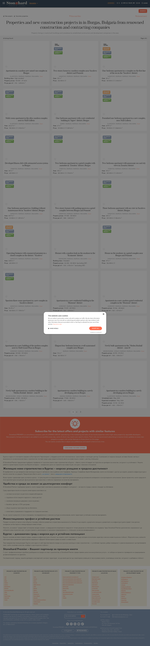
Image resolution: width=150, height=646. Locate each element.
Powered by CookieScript (96, 332)
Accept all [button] (95, 328)
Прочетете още (57, 324)
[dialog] (75, 323)
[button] (53, 328)
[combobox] (103, 314)
